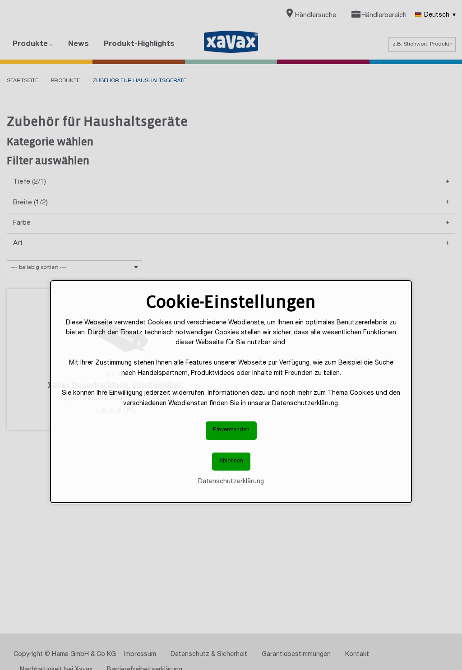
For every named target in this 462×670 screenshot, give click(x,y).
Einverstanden (231, 430)
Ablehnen (231, 461)
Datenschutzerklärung (231, 482)
